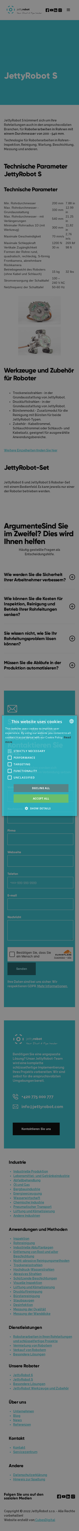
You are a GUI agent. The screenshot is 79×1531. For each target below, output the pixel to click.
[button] (9, 751)
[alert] (39, 765)
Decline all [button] (41, 788)
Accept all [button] (41, 798)
